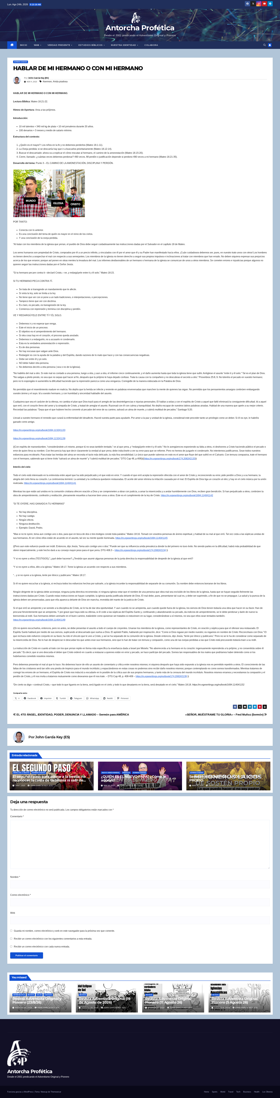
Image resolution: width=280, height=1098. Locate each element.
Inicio (23, 45)
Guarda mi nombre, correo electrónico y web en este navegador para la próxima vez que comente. (64, 931)
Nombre (15, 877)
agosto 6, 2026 (222, 1008)
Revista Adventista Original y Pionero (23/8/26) (36, 1000)
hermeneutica (19, 995)
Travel (230, 1092)
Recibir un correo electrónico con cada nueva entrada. (42, 946)
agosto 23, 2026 (24, 1008)
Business (247, 1092)
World (222, 1092)
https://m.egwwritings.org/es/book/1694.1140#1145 (141, 538)
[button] (264, 45)
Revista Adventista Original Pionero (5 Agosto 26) (234, 1000)
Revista (31, 995)
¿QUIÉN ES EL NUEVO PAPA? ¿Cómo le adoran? (133, 778)
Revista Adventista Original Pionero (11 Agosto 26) (168, 1000)
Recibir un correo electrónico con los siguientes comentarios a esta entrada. (53, 938)
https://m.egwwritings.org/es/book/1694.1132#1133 (39, 430)
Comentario (17, 816)
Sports (214, 1092)
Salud (39, 995)
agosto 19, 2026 (90, 1008)
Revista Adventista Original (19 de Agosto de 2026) (104, 1000)
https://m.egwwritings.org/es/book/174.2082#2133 (169, 458)
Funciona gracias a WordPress (20, 1092)
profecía (126, 772)
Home (206, 1092)
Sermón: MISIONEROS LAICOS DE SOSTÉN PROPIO (224, 778)
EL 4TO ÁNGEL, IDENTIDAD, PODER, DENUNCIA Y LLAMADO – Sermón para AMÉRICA (72, 714)
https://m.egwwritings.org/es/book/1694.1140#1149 (39, 620)
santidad (48, 995)
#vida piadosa (60, 81)
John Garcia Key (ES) (38, 78)
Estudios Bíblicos (90, 45)
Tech (238, 1092)
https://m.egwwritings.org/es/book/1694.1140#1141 (50, 483)
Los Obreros (267, 1092)
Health (256, 1092)
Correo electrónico (20, 895)
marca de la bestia (21, 772)
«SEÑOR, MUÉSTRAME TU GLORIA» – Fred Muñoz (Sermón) (224, 714)
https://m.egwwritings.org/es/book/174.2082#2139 (161, 676)
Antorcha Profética (140, 27)
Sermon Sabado (20, 62)
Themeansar (56, 1092)
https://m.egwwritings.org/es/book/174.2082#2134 (140, 550)
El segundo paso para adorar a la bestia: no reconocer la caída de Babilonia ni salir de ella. (49, 780)
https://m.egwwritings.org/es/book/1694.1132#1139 (39, 438)
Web (12, 913)
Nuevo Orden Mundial (111, 772)
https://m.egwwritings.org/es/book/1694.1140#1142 (187, 495)
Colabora (151, 45)
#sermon (47, 81)
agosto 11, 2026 (156, 1008)
